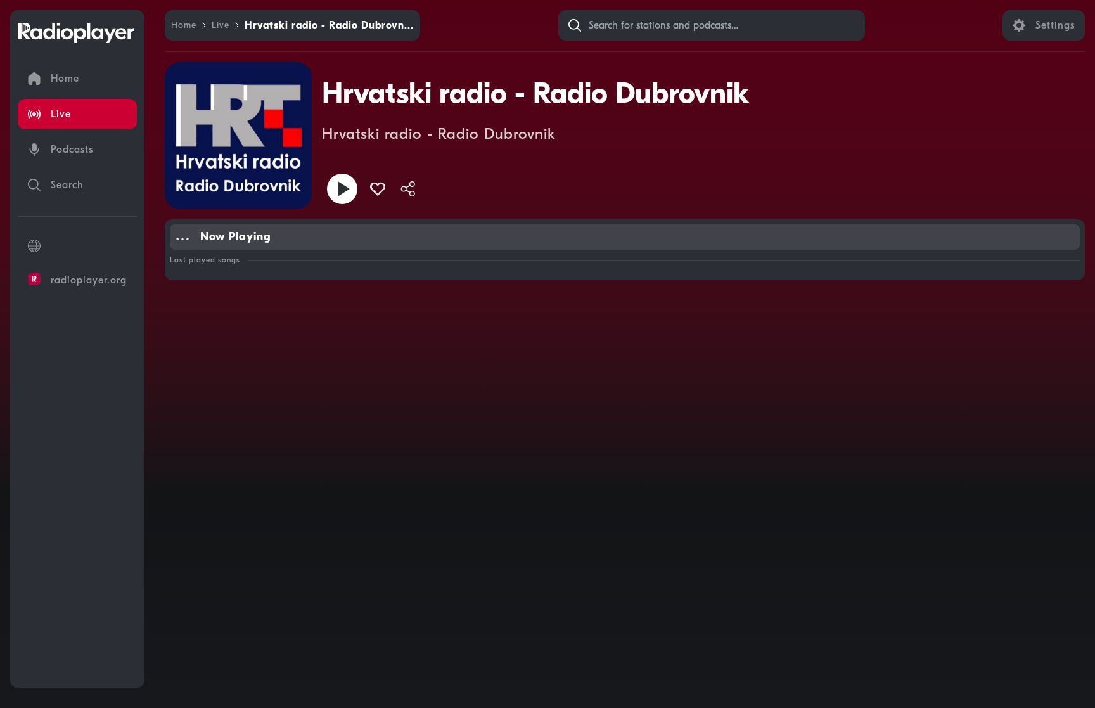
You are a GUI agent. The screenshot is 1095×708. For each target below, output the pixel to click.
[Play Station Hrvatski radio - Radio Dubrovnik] (342, 189)
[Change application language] (77, 246)
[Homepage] (76, 33)
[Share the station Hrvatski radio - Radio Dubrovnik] (408, 189)
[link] (183, 25)
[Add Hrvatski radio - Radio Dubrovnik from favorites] (377, 189)
